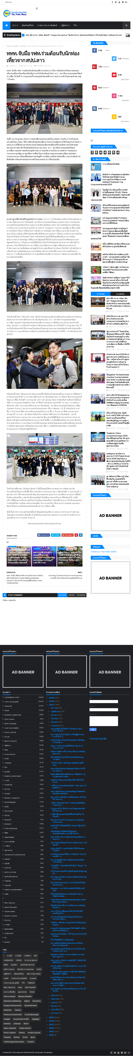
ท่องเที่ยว (15, 46)
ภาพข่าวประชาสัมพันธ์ (47, 25)
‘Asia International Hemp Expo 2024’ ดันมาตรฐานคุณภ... (68, 900)
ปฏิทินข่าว (65, 25)
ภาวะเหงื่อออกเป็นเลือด (110, 164)
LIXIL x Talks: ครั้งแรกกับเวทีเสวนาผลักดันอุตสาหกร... (68, 752)
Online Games (10, 912)
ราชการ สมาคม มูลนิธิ (11, 702)
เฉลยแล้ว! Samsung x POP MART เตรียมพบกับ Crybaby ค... (68, 929)
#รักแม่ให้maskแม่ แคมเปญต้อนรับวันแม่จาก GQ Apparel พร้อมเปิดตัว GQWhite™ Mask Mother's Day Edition (116, 209)
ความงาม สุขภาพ (10, 754)
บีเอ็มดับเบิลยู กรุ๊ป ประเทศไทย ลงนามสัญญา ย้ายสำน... (68, 906)
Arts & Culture (10, 872)
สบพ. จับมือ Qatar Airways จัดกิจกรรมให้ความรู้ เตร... (68, 769)
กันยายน (54, 718)
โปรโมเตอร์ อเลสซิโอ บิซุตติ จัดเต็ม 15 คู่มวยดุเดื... (69, 872)
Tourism (23, 46)
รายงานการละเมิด (98, 738)
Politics (8, 920)
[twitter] (115, 2)
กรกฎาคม (55, 725)
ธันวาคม (54, 708)
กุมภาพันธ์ (55, 1009)
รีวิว (75, 25)
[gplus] (126, 2)
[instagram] (122, 2)
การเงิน (7, 781)
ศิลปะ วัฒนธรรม (10, 903)
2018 (51, 1035)
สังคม (6, 750)
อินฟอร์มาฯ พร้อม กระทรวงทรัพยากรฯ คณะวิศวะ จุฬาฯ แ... (68, 955)
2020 (51, 1028)
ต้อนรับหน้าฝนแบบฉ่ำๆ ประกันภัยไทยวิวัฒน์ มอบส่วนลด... (68, 883)
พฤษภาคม (55, 999)
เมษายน (54, 1002)
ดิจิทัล (6, 833)
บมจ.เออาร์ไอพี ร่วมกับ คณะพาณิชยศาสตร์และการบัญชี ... (67, 984)
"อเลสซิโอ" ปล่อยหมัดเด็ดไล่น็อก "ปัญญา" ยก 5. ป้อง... (69, 866)
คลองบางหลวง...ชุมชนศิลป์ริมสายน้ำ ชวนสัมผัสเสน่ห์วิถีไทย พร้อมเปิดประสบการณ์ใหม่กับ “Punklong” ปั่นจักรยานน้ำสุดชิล (69, 557)
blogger (62, 595)
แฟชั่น (6, 894)
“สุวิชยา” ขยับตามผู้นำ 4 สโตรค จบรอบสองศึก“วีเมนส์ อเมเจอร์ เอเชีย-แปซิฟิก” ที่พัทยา (115, 270)
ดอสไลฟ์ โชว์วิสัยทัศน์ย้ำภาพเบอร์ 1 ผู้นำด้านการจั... (68, 826)
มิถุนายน (54, 995)
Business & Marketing (13, 715)
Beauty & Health (11, 741)
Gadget (7, 859)
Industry (8, 820)
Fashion (8, 885)
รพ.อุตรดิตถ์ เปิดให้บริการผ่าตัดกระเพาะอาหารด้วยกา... (66, 729)
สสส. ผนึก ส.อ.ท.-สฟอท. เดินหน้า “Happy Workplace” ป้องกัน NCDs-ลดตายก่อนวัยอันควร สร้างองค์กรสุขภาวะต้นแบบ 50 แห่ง (118, 303)
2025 (51, 701)
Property (8, 824)
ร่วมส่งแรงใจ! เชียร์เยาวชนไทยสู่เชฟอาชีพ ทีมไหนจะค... (68, 809)
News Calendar (10, 724)
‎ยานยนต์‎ (7, 794)
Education (9, 811)
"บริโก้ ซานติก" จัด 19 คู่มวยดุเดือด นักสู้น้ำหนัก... (67, 764)
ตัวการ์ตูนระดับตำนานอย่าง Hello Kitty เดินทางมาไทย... (69, 878)
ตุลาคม (54, 715)
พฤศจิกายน (55, 711)
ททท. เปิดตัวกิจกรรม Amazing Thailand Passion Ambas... (68, 792)
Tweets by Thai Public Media (103, 551)
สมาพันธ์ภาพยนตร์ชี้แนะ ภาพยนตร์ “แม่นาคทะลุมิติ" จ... (68, 855)
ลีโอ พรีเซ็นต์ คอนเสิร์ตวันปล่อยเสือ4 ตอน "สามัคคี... (67, 758)
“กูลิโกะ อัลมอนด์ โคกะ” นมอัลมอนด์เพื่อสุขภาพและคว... (68, 804)
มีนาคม (54, 1006)
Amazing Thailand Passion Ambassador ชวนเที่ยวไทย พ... (65, 832)
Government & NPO (109, 35)
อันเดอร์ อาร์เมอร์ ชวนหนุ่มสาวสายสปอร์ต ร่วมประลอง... (67, 821)
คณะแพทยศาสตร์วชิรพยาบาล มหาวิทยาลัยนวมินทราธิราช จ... (68, 950)
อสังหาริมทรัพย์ (9, 837)
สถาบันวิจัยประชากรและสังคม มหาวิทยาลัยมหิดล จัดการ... (68, 978)
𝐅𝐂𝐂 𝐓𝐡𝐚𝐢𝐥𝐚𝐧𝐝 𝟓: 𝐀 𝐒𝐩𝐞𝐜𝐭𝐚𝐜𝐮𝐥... (63, 939)
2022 (51, 1021)
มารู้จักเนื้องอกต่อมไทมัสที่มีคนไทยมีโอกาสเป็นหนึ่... (67, 815)
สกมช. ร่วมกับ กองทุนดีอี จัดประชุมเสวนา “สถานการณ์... (67, 746)
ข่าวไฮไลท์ (100, 294)
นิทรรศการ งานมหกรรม (12, 798)
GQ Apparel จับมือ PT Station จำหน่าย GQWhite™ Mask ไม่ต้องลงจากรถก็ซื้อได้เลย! (115, 220)
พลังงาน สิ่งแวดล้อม (11, 907)
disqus (71, 595)
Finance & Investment (13, 776)
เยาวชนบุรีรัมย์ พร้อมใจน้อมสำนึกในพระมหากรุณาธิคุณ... (67, 918)
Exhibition (8, 785)
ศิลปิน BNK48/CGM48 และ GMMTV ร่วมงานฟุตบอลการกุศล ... (68, 775)
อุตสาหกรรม (8, 850)
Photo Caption (10, 732)
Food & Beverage (11, 828)
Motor (7, 789)
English (8, 2)
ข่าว (14, 25)
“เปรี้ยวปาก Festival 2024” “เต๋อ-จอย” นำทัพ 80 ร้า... (69, 786)
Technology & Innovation (15, 855)
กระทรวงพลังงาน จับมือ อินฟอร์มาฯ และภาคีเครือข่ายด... (68, 967)
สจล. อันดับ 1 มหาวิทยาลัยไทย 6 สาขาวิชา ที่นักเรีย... (68, 989)
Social (7, 737)
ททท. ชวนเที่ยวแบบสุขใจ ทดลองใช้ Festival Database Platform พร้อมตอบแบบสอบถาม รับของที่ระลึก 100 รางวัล (44, 557)
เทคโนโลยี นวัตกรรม (11, 877)
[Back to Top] (129, 1052)
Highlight (12, 546)
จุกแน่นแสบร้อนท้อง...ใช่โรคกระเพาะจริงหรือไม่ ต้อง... (69, 935)
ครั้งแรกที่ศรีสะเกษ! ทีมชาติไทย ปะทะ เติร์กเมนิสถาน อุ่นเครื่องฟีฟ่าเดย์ (116, 245)
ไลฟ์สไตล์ (8, 881)
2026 (51, 697)
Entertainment (10, 802)
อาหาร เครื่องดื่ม (10, 842)
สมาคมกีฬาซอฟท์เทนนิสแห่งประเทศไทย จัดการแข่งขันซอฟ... (67, 944)
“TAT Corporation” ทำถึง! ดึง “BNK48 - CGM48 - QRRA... (69, 972)
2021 (51, 1024)
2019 (51, 1031)
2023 (51, 1017)
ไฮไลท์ (7, 711)
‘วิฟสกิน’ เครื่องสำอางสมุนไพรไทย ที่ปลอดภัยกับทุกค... (68, 923)
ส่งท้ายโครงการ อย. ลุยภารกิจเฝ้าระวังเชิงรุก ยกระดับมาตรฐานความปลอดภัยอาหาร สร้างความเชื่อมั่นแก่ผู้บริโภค (117, 320)
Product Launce (11, 916)
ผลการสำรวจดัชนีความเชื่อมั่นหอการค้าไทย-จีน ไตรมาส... (69, 798)
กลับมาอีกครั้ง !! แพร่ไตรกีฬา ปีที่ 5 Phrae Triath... (67, 849)
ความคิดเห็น (120, 294)
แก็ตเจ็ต (7, 864)
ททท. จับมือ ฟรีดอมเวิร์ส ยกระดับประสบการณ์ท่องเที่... (69, 843)
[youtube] (119, 2)
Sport (7, 759)
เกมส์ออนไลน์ (9, 933)
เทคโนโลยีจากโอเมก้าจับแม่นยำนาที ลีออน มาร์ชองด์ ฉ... (68, 741)
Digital (7, 815)
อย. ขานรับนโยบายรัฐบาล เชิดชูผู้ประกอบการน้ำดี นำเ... (67, 735)
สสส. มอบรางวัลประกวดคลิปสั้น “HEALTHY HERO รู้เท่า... (68, 961)
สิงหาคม (54, 722)
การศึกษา (8, 846)
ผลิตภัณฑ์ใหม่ (28, 25)
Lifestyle (8, 868)
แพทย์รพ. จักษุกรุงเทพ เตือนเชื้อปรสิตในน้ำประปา (67, 781)
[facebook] (112, 2)
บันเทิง (7, 807)
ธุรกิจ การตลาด (9, 719)
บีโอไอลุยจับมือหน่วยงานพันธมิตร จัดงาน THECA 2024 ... (67, 895)
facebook (81, 595)
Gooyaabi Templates (43, 1052)
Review (7, 942)
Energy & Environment (13, 890)
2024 (51, 704)
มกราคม (54, 1013)
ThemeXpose (17, 1052)
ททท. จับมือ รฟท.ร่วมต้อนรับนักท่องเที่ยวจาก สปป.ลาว (68, 838)
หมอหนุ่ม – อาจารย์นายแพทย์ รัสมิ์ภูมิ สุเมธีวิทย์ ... (68, 889)
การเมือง (7, 925)
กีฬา (6, 767)
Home (9, 46)
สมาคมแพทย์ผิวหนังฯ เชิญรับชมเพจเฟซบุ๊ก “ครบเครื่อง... (67, 861)
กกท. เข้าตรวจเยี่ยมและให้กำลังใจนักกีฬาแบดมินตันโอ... (67, 912)
